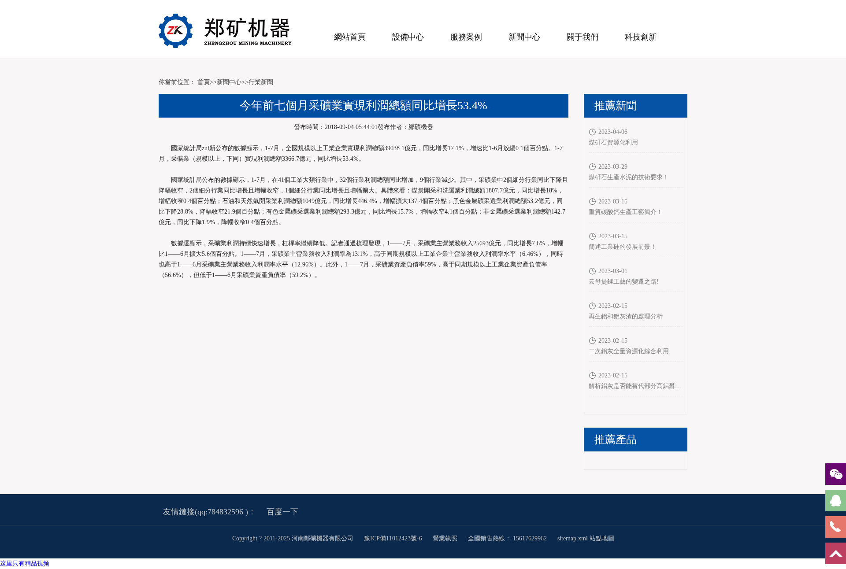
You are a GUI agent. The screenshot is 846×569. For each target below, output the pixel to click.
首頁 (203, 82)
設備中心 (408, 37)
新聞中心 (524, 37)
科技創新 (641, 37)
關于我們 (582, 37)
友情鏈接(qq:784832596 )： (209, 511)
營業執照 (445, 538)
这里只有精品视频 (24, 563)
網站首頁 (350, 37)
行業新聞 (261, 82)
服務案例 (466, 37)
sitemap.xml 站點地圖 (585, 538)
